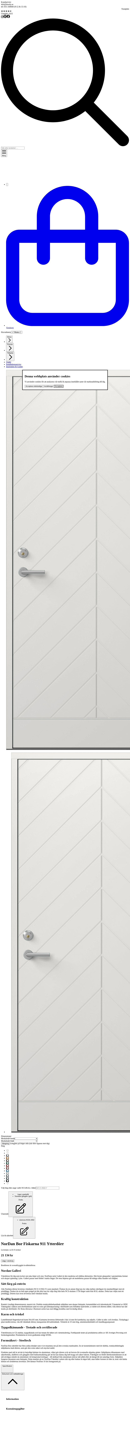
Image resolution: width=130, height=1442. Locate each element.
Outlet (8, 362)
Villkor (24, 1404)
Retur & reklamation (54, 1404)
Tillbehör (10, 353)
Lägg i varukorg (7, 1261)
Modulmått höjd (7, 1141)
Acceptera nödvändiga (34, 386)
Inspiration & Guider (14, 367)
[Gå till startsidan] (65, 180)
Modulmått (10, 1404)
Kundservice (6, 2)
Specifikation (7, 1366)
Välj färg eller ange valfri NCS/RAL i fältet (18, 1188)
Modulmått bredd (8, 1138)
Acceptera (58, 386)
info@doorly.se (7, 4)
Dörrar (9, 337)
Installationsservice (13, 364)
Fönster (10, 344)
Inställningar (48, 386)
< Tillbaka (15, 332)
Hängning (5, 1144)
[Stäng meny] (21, 332)
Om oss (18, 1404)
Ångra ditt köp (32, 1404)
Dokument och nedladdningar (12, 1374)
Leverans (42, 1404)
